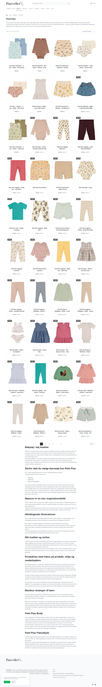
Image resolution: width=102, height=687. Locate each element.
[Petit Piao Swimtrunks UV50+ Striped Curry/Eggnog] (63, 170)
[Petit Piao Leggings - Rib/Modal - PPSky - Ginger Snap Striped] (86, 292)
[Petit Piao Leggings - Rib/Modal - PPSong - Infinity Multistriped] (40, 292)
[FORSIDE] (6, 15)
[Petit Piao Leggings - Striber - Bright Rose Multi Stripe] (86, 211)
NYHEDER (9, 8)
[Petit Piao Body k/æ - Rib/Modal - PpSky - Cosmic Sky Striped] (86, 333)
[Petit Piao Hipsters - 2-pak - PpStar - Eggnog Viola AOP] (86, 48)
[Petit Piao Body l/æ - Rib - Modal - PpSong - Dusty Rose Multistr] (40, 48)
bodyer (26, 543)
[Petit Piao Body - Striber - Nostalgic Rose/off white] (40, 130)
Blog (52, 8)
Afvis (13, 682)
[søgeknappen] (68, 3)
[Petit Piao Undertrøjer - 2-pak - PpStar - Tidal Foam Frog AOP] (17, 130)
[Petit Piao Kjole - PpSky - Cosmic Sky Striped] (40, 89)
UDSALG (13, 8)
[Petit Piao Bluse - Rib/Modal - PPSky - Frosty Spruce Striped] (63, 292)
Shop (54, 671)
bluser (35, 543)
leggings (31, 543)
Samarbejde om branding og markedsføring (63, 673)
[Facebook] (92, 684)
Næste (91, 443)
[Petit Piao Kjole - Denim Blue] (40, 333)
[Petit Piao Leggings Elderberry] (63, 130)
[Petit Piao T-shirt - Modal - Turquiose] (17, 211)
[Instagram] (95, 684)
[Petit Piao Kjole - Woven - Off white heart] (86, 251)
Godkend (7, 682)
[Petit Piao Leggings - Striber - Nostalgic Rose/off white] (17, 292)
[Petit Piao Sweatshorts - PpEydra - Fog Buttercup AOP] (63, 89)
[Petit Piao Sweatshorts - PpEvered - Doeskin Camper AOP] (63, 48)
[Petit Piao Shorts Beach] (40, 170)
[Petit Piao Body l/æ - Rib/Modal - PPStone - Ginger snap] (40, 414)
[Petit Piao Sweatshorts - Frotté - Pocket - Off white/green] (86, 414)
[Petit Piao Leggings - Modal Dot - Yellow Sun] (63, 251)
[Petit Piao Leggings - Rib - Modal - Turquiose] (40, 373)
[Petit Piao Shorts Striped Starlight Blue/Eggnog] (63, 211)
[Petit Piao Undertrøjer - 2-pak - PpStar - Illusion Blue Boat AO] (17, 48)
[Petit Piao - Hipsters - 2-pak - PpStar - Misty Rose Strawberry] (17, 89)
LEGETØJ (37, 8)
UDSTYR (31, 8)
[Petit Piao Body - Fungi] (86, 170)
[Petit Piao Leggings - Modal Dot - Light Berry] (17, 170)
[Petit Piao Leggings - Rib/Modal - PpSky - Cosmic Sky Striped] (17, 414)
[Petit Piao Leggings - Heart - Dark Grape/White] (86, 130)
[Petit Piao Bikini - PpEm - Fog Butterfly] (17, 333)
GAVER (47, 8)
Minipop (37, 596)
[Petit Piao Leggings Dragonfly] (17, 251)
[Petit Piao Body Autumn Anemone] (40, 251)
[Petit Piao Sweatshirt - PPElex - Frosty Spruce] (63, 373)
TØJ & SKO (24, 8)
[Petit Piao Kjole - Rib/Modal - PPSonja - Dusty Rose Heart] (86, 373)
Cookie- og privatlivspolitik (59, 677)
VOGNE (42, 8)
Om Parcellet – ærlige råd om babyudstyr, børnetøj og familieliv (68, 675)
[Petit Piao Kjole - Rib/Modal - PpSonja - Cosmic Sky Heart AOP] (17, 373)
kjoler (40, 543)
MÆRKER (18, 8)
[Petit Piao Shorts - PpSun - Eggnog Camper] (63, 414)
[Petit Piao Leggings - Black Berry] (40, 211)
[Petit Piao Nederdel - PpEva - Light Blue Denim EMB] (86, 89)
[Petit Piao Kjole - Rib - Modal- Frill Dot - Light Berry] (63, 333)
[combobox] (49, 3)
